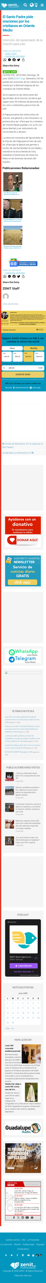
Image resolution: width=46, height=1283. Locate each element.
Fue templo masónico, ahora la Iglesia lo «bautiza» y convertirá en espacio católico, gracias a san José (28, 808)
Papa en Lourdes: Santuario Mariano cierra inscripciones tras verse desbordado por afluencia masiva (22, 729)
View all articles (10, 304)
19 (28, 1013)
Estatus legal (28, 1244)
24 (18, 1018)
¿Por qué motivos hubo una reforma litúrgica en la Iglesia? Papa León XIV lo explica (27, 840)
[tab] (14, 1184)
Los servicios (6, 1244)
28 (38, 1018)
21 (38, 1013)
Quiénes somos (13, 1240)
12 (28, 1008)
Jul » (12, 1028)
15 (8, 1013)
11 (23, 1008)
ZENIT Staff (11, 54)
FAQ (23, 1240)
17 (18, 1013)
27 (33, 1018)
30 (13, 1023)
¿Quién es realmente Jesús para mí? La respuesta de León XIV (28, 775)
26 (28, 1018)
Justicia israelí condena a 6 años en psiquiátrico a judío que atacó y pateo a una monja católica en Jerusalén (22, 738)
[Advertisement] (23, 424)
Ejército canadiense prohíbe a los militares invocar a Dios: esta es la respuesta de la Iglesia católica (27, 791)
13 (33, 1008)
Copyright (40, 1244)
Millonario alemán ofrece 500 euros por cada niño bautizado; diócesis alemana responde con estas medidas (28, 824)
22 (8, 1018)
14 (38, 1008)
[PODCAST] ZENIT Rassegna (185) (19, 752)
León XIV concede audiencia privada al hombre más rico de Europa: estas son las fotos (22, 719)
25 (23, 1018)
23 (13, 1018)
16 (13, 1013)
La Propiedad (33, 1240)
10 (18, 1008)
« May (7, 1028)
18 (23, 1013)
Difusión (17, 1244)
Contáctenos (23, 1249)
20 (33, 1013)
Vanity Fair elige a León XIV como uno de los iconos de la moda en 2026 (13, 1089)
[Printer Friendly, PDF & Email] (10, 71)
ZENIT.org (19, 78)
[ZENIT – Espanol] (12, 5)
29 (8, 1023)
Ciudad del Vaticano (15, 56)
